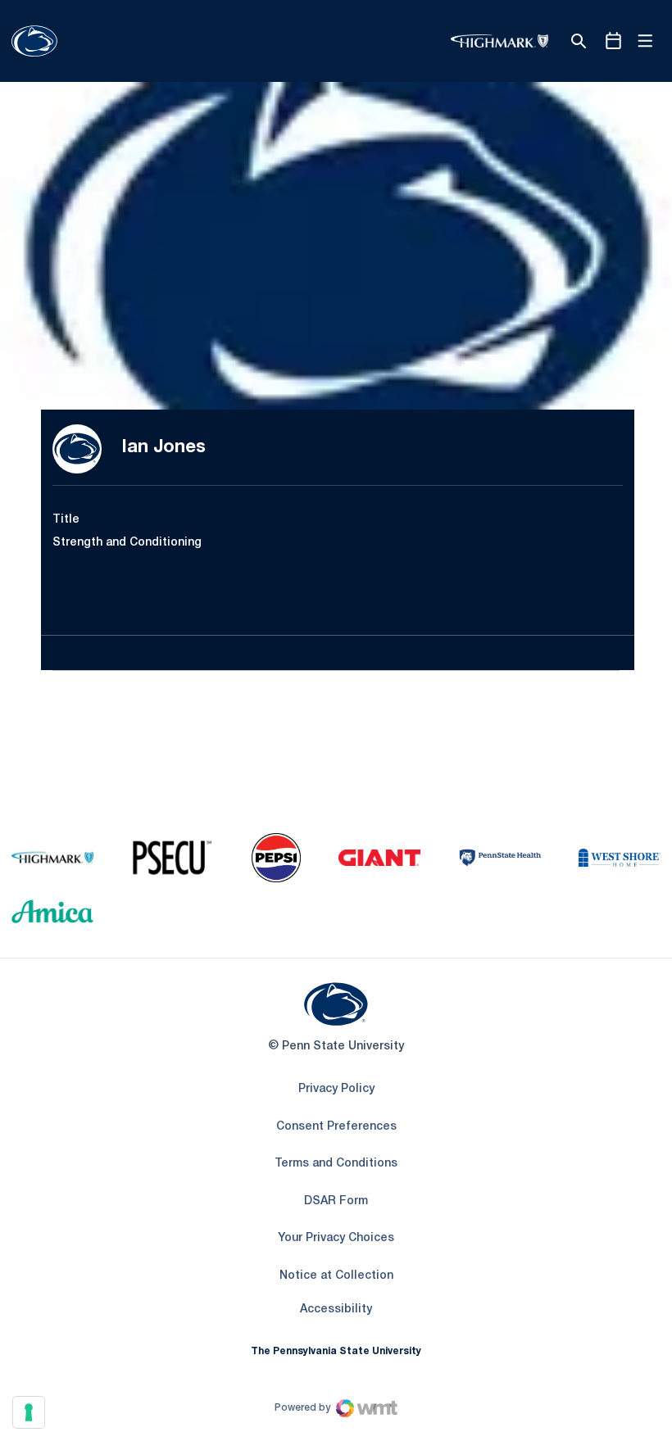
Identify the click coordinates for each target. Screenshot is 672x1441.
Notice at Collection (336, 1276)
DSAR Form (336, 1201)
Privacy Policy (336, 1089)
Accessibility (336, 1309)
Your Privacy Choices (336, 1238)
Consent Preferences (336, 1127)
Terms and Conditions (336, 1163)
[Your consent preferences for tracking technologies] (28, 1412)
